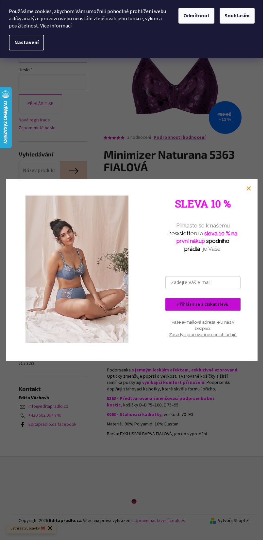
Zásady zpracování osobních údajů (203, 334)
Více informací (56, 25)
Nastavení (26, 42)
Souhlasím (237, 15)
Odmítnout (196, 15)
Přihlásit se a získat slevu (202, 304)
